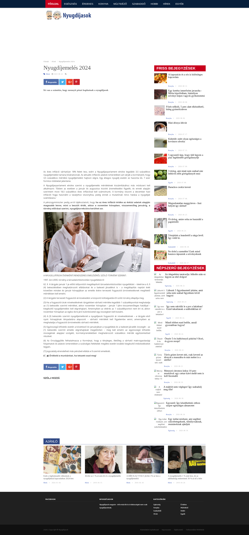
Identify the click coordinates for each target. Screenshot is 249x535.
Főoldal (53, 4)
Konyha (103, 4)
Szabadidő (139, 4)
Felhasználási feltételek (195, 530)
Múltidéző (120, 4)
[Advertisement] (121, 40)
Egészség (70, 4)
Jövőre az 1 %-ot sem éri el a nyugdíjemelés (103, 476)
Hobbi (154, 4)
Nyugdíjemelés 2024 (67, 61)
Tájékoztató (178, 530)
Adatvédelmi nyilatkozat (149, 530)
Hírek (166, 4)
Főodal (46, 61)
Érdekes (87, 4)
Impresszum (166, 530)
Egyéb (179, 4)
